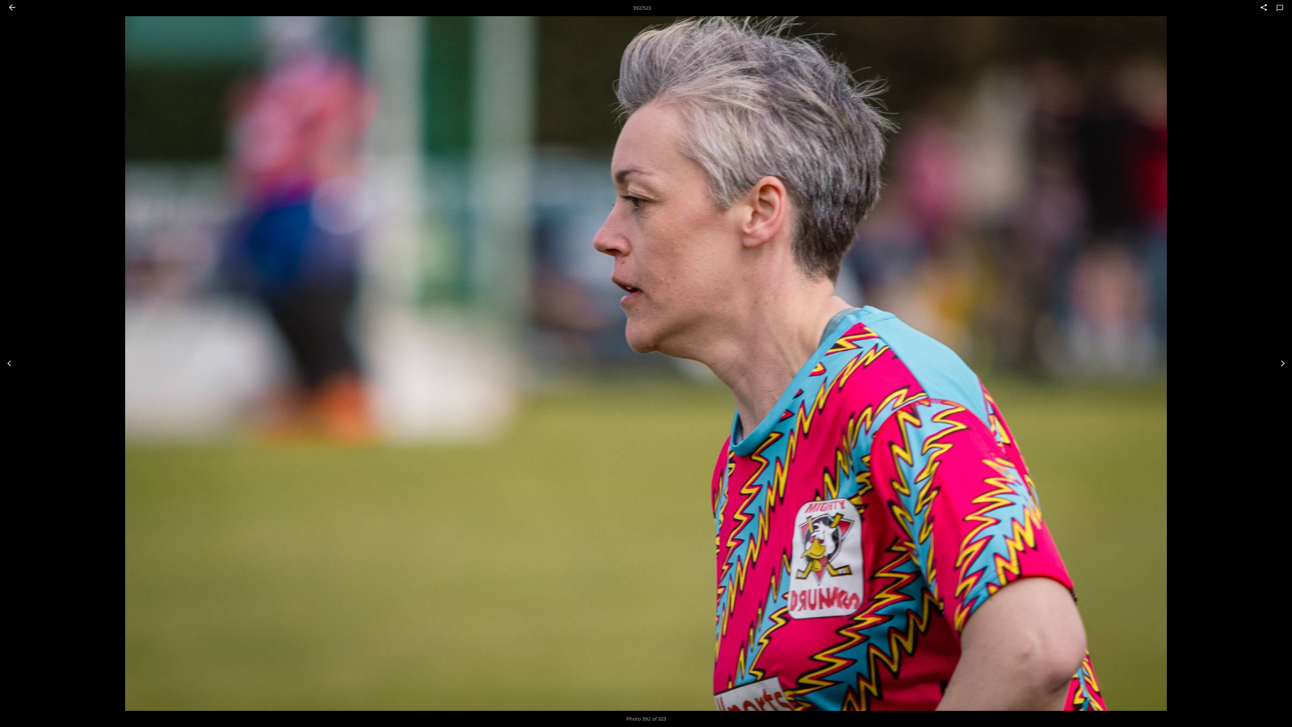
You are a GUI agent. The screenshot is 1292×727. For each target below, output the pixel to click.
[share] (1264, 8)
